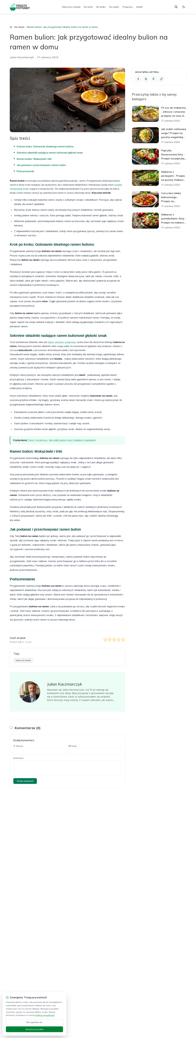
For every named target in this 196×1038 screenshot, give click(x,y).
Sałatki (139, 7)
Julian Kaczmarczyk (22, 57)
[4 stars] (119, 640)
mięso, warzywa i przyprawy (61, 342)
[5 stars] (123, 640)
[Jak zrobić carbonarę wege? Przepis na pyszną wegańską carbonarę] (145, 135)
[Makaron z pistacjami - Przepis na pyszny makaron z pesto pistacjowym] (145, 178)
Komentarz (18, 758)
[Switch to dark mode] (183, 6)
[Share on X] (146, 79)
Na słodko (101, 7)
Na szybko (114, 7)
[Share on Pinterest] (154, 79)
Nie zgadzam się (34, 1022)
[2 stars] (110, 640)
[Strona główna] (11, 27)
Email (73, 746)
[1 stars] (105, 640)
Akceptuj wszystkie (34, 1029)
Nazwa (19, 746)
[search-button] (176, 6)
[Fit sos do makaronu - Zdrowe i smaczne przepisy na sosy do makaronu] (145, 114)
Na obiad (88, 7)
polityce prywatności (45, 1015)
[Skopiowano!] (161, 79)
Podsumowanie (25, 171)
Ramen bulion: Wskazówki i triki (34, 159)
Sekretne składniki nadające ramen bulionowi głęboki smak (50, 152)
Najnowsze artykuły (71, 7)
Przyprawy (128, 7)
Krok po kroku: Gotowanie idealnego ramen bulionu (45, 146)
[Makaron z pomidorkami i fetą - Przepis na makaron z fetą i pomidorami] (145, 221)
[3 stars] (114, 640)
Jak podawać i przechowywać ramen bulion (41, 165)
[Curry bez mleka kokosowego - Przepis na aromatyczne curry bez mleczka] (145, 199)
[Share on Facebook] (138, 79)
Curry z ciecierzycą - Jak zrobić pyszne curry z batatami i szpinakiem (62, 440)
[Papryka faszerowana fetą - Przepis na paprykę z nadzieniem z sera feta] (145, 156)
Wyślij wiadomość (25, 781)
